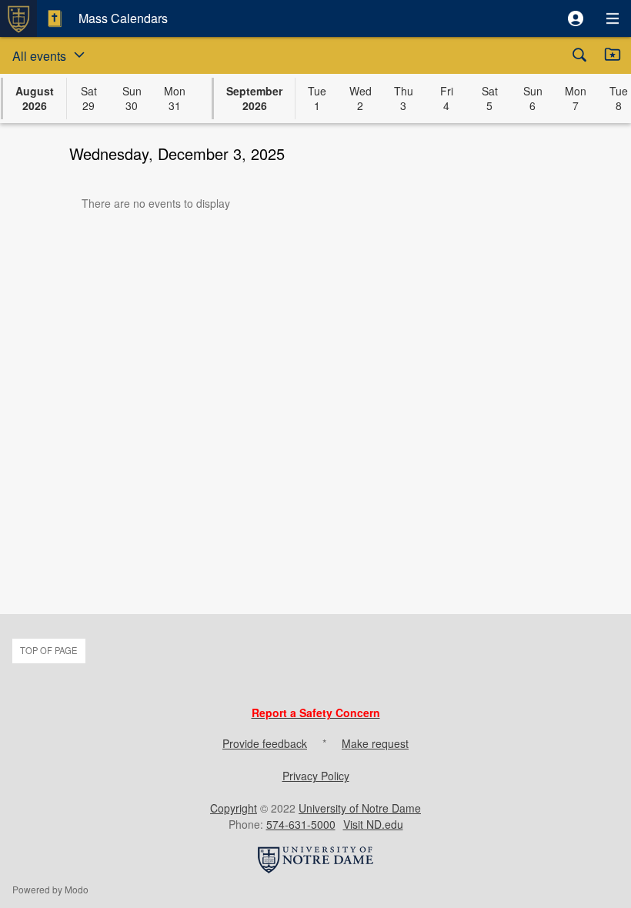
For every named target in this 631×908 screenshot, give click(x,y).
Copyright (233, 808)
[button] (575, 18)
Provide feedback (264, 743)
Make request (375, 743)
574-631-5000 (301, 824)
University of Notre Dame (360, 808)
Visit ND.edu (373, 824)
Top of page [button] (48, 650)
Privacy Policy (315, 775)
